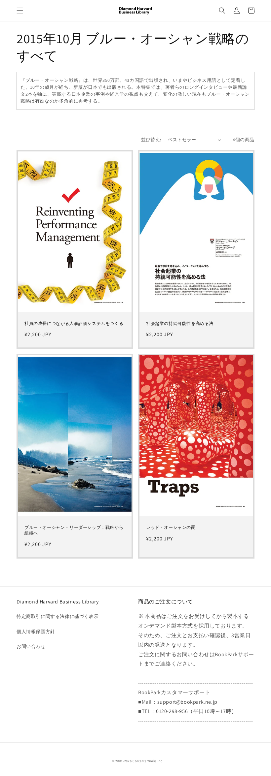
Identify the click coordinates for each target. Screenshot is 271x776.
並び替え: (151, 140)
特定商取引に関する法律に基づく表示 (57, 616)
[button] (20, 10)
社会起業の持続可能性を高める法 (179, 323)
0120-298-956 (172, 711)
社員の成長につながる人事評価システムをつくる (73, 323)
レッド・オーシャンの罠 (171, 527)
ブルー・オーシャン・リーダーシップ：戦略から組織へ (73, 530)
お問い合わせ (31, 646)
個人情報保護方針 (36, 631)
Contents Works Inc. (148, 761)
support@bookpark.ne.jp (187, 701)
